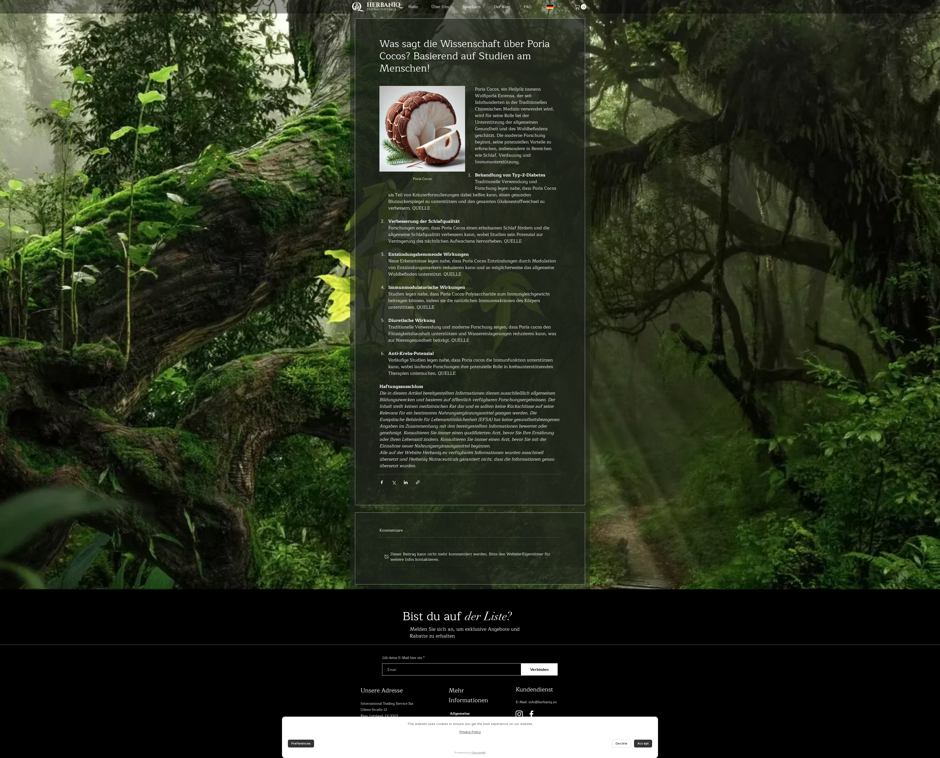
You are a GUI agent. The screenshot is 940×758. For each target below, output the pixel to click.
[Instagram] (519, 714)
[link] (581, 7)
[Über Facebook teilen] (381, 482)
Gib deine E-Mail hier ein (402, 658)
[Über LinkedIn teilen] (405, 482)
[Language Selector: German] (552, 7)
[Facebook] (531, 714)
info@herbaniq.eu (543, 702)
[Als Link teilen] (417, 482)
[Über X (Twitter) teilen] (393, 482)
